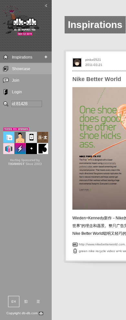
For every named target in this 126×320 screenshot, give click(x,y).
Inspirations (22, 57)
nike (92, 251)
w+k (119, 251)
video (111, 251)
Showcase (21, 69)
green (83, 251)
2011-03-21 (93, 65)
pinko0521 (93, 59)
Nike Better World (96, 79)
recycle (101, 251)
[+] (46, 57)
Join (15, 80)
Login (17, 92)
